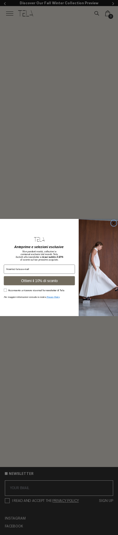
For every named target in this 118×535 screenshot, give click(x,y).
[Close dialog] (114, 223)
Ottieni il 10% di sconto (39, 280)
